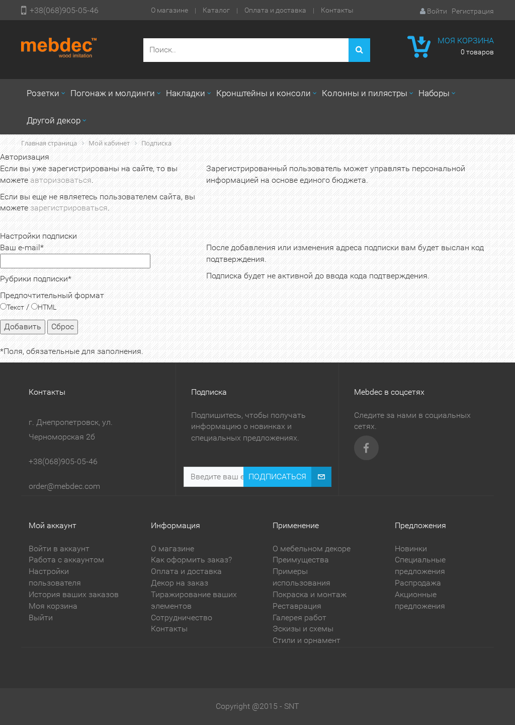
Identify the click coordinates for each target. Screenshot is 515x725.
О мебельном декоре (312, 548)
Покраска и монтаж (310, 594)
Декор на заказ (179, 583)
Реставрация (297, 606)
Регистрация (473, 11)
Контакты (337, 10)
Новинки (411, 548)
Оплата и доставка (275, 10)
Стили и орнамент (306, 640)
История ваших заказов (74, 594)
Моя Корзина (466, 40)
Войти (437, 11)
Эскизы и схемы (303, 628)
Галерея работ (299, 617)
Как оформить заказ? (191, 559)
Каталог (216, 10)
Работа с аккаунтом (66, 559)
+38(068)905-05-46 (64, 10)
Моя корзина (53, 606)
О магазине (169, 10)
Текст (15, 307)
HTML (47, 307)
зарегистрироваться (69, 207)
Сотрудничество (181, 617)
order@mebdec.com (64, 486)
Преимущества (301, 559)
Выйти (41, 617)
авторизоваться (61, 180)
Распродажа (418, 583)
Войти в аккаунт (59, 548)
